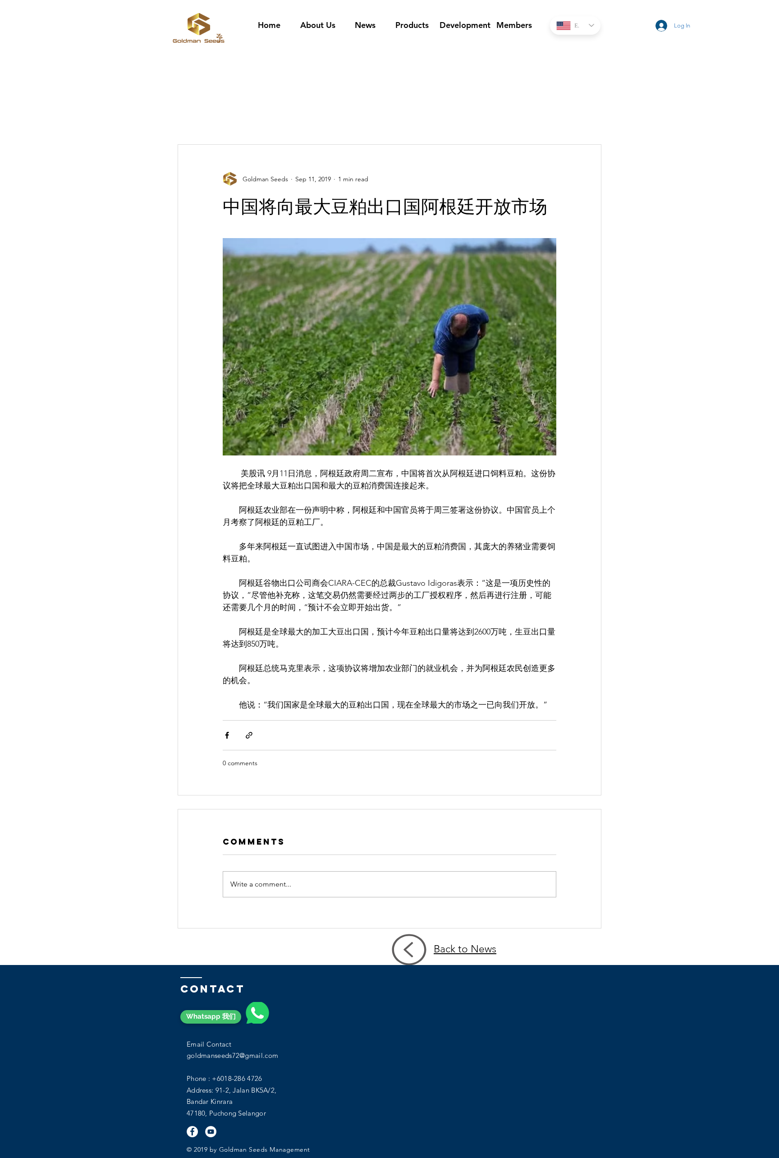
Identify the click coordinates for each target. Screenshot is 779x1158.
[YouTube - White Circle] (210, 1131)
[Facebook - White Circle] (192, 1131)
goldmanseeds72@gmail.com (232, 1055)
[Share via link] (249, 735)
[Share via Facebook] (227, 735)
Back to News (465, 949)
